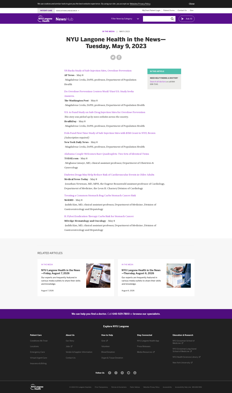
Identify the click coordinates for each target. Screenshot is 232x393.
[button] (192, 4)
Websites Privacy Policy (151, 387)
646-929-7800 (121, 313)
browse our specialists (146, 313)
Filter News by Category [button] (121, 19)
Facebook (119, 57)
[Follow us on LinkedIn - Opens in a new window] (134, 372)
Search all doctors (158, 82)
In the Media (108, 31)
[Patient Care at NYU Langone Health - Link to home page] (37, 387)
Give (191, 10)
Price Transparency (101, 387)
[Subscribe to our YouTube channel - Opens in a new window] (128, 372)
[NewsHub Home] (64, 19)
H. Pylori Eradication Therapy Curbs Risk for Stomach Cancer (99, 216)
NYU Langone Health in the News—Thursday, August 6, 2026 (141, 272)
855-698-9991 (197, 387)
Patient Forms (169, 10)
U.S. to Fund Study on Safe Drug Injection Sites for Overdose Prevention (104, 112)
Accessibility (167, 387)
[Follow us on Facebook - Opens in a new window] (109, 372)
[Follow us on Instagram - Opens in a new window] (122, 372)
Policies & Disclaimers (119, 387)
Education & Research (66, 10)
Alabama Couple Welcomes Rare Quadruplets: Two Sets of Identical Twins (106, 154)
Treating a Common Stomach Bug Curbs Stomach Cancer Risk (100, 195)
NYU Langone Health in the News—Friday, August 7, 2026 (60, 272)
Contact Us (182, 10)
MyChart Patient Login (151, 10)
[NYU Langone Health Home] (44, 19)
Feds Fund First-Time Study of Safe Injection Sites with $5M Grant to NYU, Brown (109, 133)
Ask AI (189, 18)
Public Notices (135, 387)
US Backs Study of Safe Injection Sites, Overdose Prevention (98, 71)
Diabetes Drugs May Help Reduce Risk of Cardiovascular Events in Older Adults (109, 175)
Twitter (113, 57)
